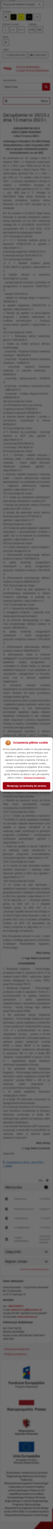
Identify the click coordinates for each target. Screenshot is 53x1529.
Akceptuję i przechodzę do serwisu (26, 785)
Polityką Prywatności (34, 777)
